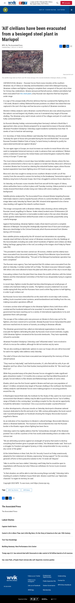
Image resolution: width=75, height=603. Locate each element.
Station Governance (49, 585)
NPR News (26, 490)
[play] (5, 10)
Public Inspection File (49, 581)
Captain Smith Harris (9, 526)
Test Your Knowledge (9, 540)
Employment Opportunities (47, 576)
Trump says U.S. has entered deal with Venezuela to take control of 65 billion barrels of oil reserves (37, 553)
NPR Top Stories (13, 490)
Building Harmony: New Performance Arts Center (19, 546)
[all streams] (72, 10)
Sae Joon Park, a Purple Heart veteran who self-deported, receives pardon (28, 560)
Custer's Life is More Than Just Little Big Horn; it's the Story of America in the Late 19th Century (36, 533)
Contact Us (61, 580)
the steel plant (25, 94)
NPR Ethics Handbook (64, 585)
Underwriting (62, 576)
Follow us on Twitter (34, 576)
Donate (67, 3)
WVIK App (31, 590)
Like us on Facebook (34, 585)
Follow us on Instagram (31, 580)
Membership (47, 590)
